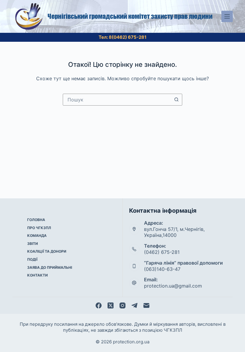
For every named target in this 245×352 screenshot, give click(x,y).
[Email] (146, 305)
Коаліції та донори (46, 251)
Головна (36, 219)
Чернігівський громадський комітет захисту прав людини (130, 16)
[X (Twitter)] (111, 305)
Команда (37, 235)
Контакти (37, 275)
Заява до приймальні (49, 267)
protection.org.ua (131, 342)
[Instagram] (122, 305)
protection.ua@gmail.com (173, 286)
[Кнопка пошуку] (176, 99)
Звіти (32, 243)
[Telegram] (134, 305)
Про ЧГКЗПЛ (39, 228)
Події (32, 259)
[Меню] (227, 16)
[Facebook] (99, 305)
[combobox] (117, 100)
